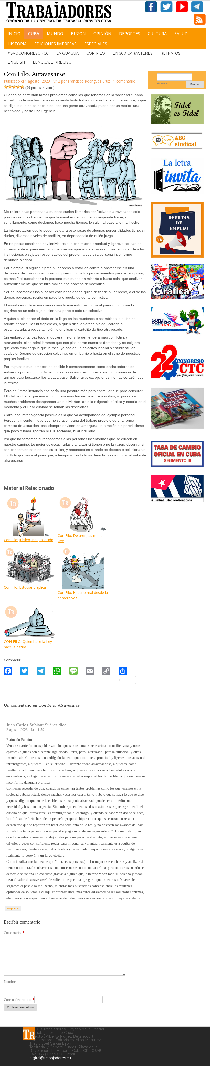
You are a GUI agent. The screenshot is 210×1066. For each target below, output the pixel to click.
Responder (12, 908)
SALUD (181, 33)
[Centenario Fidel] (177, 122)
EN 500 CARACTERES (133, 53)
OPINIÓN (102, 33)
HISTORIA (17, 44)
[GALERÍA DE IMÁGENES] (177, 297)
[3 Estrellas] (14, 87)
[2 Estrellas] (10, 87)
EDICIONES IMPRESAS (55, 44)
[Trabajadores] (29, 1033)
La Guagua (67, 53)
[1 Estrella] (6, 87)
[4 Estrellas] (18, 87)
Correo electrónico (19, 1000)
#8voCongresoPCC (28, 53)
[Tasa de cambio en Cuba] (177, 465)
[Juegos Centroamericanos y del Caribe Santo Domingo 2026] (177, 334)
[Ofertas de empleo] (177, 229)
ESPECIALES (95, 44)
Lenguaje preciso (52, 62)
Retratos (170, 53)
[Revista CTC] (177, 428)
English (16, 62)
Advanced (163, 83)
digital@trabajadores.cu (50, 1057)
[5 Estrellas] (22, 87)
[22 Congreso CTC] (177, 377)
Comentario (14, 933)
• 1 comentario (123, 81)
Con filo (95, 53)
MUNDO (55, 33)
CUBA (33, 33)
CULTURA (157, 33)
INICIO (14, 33)
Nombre (11, 982)
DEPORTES (129, 33)
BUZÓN (78, 33)
